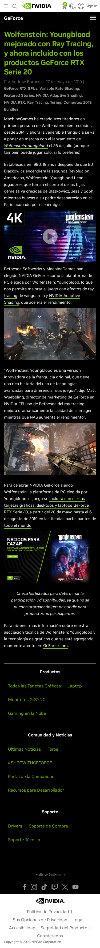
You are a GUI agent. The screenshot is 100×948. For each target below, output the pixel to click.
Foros (52, 749)
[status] (65, 7)
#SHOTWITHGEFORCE (30, 762)
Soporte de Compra (48, 826)
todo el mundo (17, 525)
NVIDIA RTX (14, 102)
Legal (78, 919)
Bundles (11, 109)
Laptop (74, 686)
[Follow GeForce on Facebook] (25, 887)
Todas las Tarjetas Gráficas (34, 686)
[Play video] (50, 236)
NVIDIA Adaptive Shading (59, 95)
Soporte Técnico (24, 839)
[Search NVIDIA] (15, 4)
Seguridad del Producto (64, 927)
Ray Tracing (37, 102)
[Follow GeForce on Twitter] (65, 887)
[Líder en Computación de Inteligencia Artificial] (37, 6)
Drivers (15, 826)
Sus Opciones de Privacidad (40, 919)
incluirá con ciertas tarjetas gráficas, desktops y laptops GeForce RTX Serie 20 (46, 505)
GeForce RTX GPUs (20, 88)
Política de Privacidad (48, 911)
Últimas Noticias (24, 749)
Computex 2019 (77, 102)
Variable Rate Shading (59, 88)
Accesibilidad (22, 927)
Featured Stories (19, 95)
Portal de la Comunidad (31, 776)
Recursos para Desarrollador (36, 790)
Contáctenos (50, 935)
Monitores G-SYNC (27, 699)
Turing (55, 102)
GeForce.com (55, 645)
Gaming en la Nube (27, 713)
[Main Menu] (6, 6)
